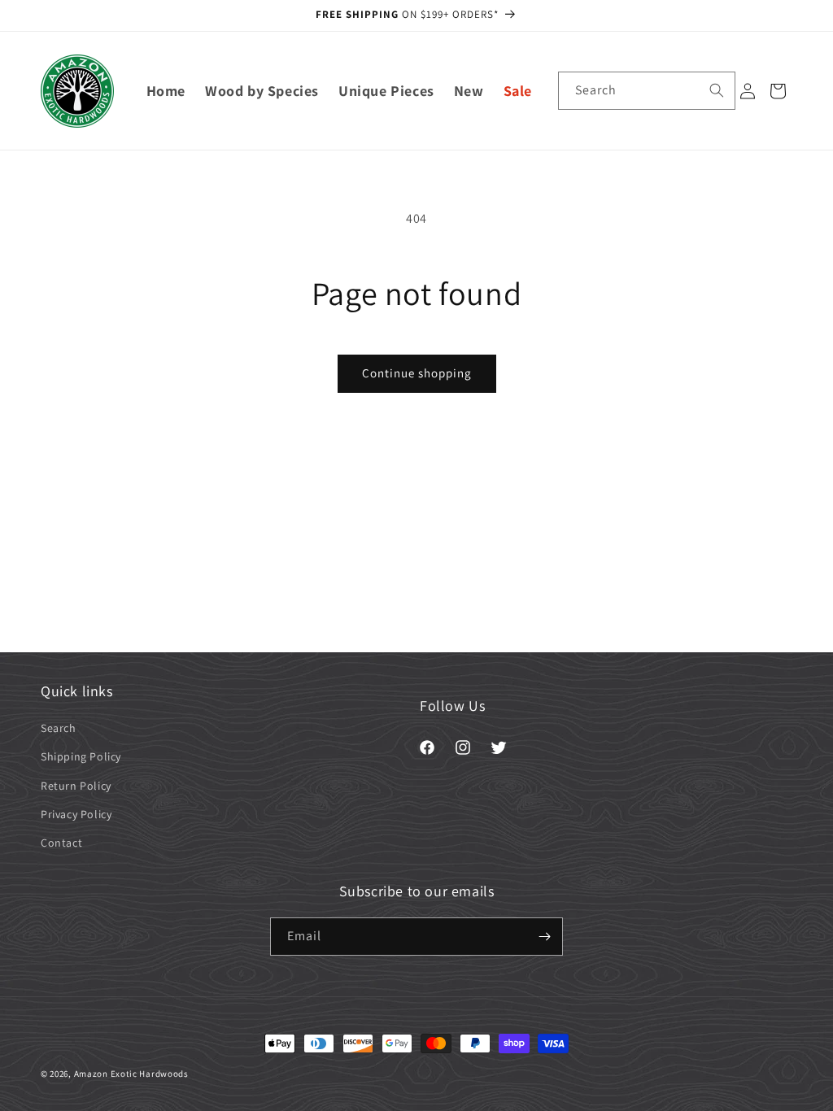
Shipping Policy (81, 756)
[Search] (717, 90)
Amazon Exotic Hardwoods (131, 1073)
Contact (61, 842)
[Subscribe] (544, 936)
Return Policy (76, 785)
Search (58, 728)
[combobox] (647, 90)
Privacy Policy (76, 814)
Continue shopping (417, 373)
